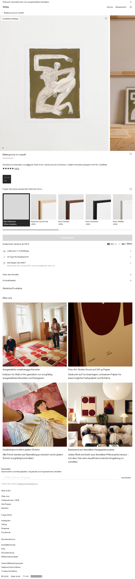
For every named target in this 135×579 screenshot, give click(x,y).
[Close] (130, 2)
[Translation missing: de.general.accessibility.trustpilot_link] (26, 576)
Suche (110, 7)
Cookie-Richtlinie (9, 571)
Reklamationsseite (9, 557)
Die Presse (6, 504)
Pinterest (5, 528)
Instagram (6, 521)
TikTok (4, 524)
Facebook (5, 532)
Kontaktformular (8, 545)
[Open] (130, 7)
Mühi (29, 165)
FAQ (3, 549)
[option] (43, 209)
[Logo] (6, 7)
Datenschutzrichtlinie (10, 567)
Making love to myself (14, 13)
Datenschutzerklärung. (27, 484)
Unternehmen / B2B (10, 500)
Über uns (5, 496)
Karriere (4, 508)
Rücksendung (7, 553)
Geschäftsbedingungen (12, 563)
